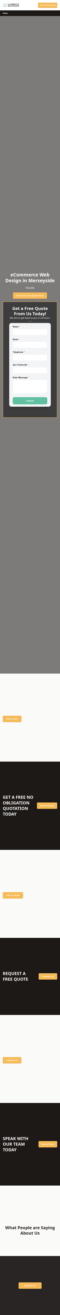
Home (5, 13)
